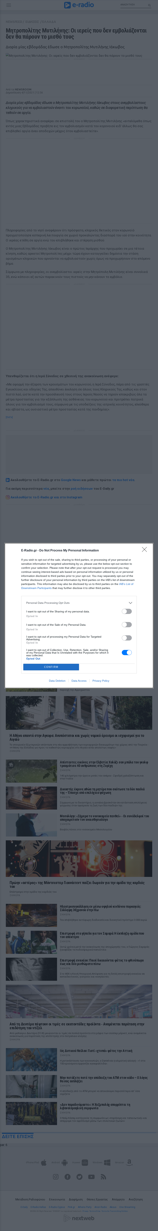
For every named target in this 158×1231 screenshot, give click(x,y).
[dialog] (79, 615)
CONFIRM (51, 667)
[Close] (145, 550)
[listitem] (79, 603)
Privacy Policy (100, 680)
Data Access (79, 680)
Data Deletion (57, 680)
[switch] (127, 611)
